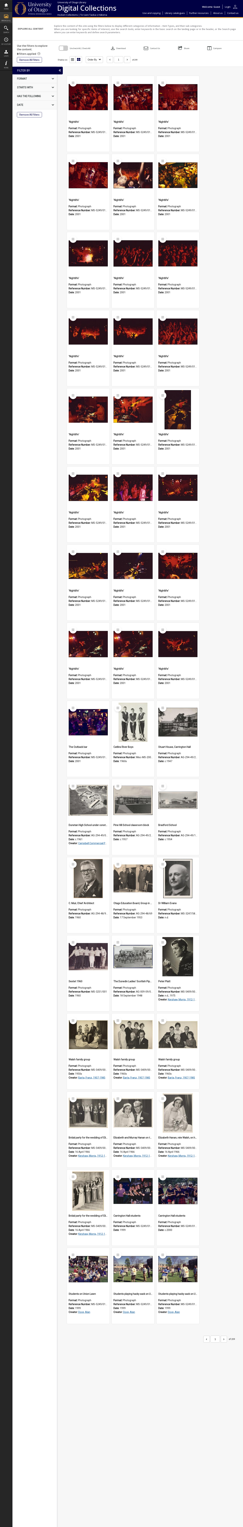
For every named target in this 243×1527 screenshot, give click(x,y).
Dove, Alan (84, 1312)
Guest (216, 6)
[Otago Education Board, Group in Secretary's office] (133, 878)
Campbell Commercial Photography (98, 843)
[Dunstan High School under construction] (88, 800)
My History (6, 44)
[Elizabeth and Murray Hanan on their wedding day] (133, 1113)
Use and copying (151, 13)
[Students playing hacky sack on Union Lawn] (133, 1269)
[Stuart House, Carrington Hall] (177, 722)
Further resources (199, 13)
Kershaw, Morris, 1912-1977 (183, 999)
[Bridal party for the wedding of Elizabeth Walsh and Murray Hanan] (88, 1113)
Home (6, 9)
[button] (152, 48)
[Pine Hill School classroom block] (133, 800)
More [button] (6, 68)
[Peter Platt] (177, 956)
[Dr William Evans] (177, 878)
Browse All (6, 20)
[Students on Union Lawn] (88, 1269)
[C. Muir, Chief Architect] (88, 878)
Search (6, 32)
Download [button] (118, 48)
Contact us (233, 13)
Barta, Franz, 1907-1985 (91, 1077)
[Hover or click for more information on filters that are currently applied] (38, 53)
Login (6, 56)
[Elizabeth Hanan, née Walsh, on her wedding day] (177, 1113)
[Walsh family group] (88, 1034)
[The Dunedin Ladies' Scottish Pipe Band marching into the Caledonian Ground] (133, 956)
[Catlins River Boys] (133, 722)
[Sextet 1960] (88, 956)
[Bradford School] (177, 800)
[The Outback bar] (88, 722)
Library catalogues (175, 13)
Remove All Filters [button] (29, 60)
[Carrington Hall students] (133, 1191)
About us (218, 13)
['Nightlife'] (88, 97)
